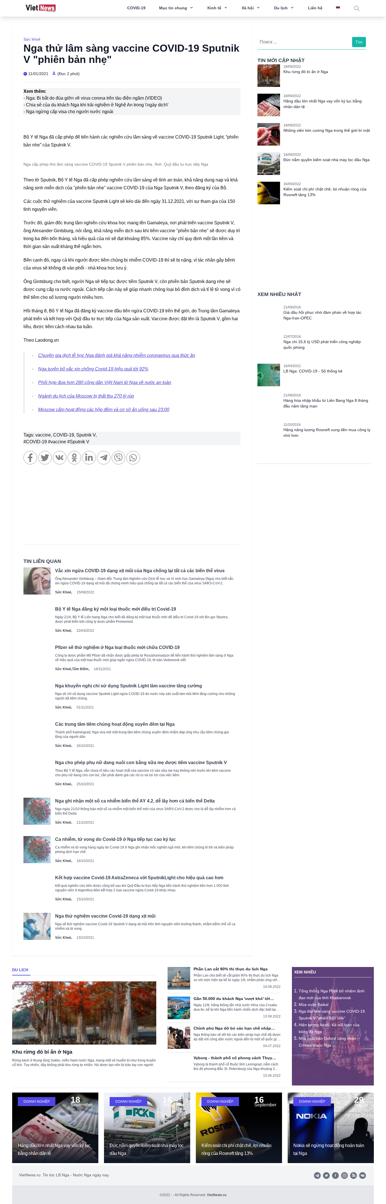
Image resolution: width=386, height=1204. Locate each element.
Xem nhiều (305, 972)
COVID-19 (136, 8)
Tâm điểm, (80, 669)
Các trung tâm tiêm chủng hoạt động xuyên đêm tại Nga (115, 724)
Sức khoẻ (31, 39)
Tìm (359, 42)
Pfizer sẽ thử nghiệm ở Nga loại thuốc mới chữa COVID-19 (117, 647)
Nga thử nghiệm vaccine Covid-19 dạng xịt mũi (105, 916)
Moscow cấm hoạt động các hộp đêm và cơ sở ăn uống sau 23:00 (103, 409)
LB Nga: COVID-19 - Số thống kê (312, 371)
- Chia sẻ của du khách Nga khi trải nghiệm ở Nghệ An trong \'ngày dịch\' (95, 104)
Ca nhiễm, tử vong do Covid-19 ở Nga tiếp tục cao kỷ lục (115, 839)
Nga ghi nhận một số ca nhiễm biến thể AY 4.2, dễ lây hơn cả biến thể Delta (135, 801)
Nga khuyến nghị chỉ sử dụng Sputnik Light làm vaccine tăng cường (128, 685)
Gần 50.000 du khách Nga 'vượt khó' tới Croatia (232, 999)
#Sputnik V (78, 441)
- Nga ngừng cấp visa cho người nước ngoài (68, 111)
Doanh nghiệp (36, 1102)
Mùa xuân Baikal (313, 1004)
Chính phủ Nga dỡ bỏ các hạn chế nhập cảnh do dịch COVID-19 (232, 1028)
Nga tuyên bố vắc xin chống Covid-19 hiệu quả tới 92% (93, 369)
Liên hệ (315, 8)
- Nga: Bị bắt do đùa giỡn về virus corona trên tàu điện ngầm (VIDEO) (92, 98)
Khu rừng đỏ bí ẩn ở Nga (305, 71)
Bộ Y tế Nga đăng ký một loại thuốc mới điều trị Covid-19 (115, 609)
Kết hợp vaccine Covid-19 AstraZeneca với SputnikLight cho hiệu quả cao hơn (139, 877)
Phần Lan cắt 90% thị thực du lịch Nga (231, 969)
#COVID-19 (35, 441)
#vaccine (57, 441)
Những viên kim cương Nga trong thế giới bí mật (326, 130)
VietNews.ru (216, 1195)
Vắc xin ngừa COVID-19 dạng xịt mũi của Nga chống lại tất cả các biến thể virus (140, 570)
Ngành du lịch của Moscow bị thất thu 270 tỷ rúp (86, 396)
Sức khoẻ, (63, 592)
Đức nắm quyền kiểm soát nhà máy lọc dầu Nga (326, 159)
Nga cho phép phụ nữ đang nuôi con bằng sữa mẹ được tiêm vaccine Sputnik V (141, 762)
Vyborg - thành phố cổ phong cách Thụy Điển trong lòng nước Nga (233, 1058)
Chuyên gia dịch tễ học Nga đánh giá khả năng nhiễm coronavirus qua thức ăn (116, 355)
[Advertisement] (131, 507)
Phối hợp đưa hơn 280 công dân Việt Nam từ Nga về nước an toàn (104, 382)
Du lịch (20, 970)
